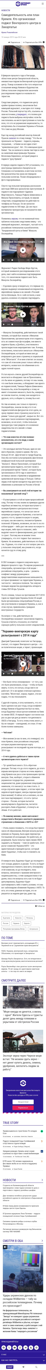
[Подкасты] (36, 1347)
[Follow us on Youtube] (14, 1347)
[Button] (14, 42)
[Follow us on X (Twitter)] (9, 1347)
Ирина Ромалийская (9, 32)
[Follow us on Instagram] (20, 1347)
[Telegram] (23, 1367)
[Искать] (36, 1367)
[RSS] (31, 1347)
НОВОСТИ (9, 1180)
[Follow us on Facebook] (3, 1347)
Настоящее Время (13, 245)
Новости (5, 10)
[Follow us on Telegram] (25, 1347)
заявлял (12, 138)
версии (15, 218)
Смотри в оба (13, 1241)
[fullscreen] (42, 260)
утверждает (21, 114)
